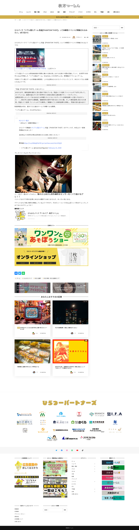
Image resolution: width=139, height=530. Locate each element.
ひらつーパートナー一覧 (20, 473)
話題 (87, 37)
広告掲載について (19, 519)
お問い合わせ (116, 12)
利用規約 (17, 511)
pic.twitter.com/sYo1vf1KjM (52, 143)
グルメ (45, 12)
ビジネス (88, 12)
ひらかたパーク (27, 278)
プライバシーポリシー (20, 514)
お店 (58, 12)
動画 (64, 12)
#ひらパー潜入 (24, 120)
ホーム (21, 12)
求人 (95, 12)
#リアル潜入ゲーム (38, 128)
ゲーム (18, 278)
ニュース (28, 12)
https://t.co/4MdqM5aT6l (33, 143)
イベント (80, 12)
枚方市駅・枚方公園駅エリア (51, 278)
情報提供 (17, 509)
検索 (122, 27)
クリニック (72, 12)
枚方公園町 (38, 278)
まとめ (52, 12)
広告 (108, 12)
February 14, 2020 (54, 148)
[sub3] (43, 173)
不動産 (102, 12)
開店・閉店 (37, 12)
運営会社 (17, 516)
